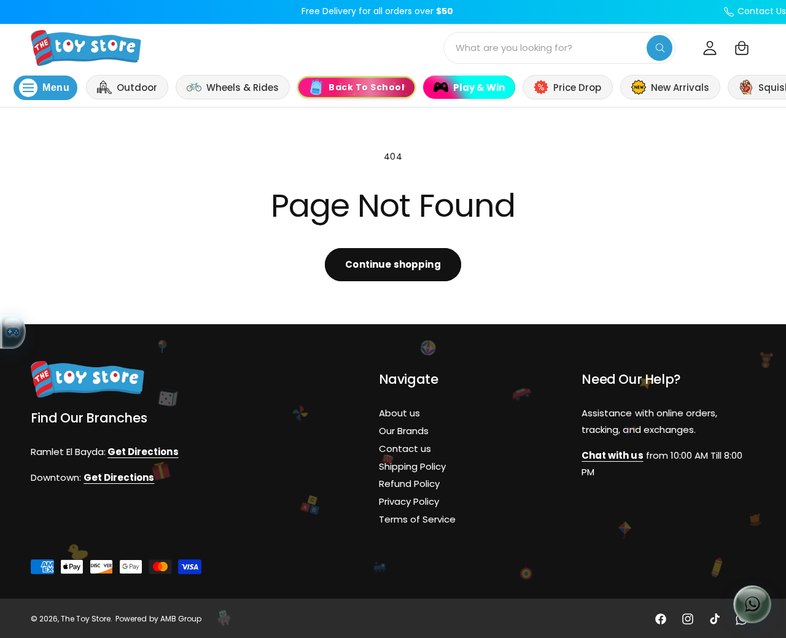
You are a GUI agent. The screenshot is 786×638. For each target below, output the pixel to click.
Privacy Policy (409, 501)
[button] (742, 48)
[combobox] (559, 48)
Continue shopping (393, 264)
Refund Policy (409, 483)
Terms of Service (417, 519)
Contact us (405, 448)
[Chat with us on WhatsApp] (752, 604)
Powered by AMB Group (158, 618)
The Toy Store (86, 618)
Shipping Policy (412, 465)
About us (399, 413)
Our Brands (404, 430)
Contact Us (761, 11)
